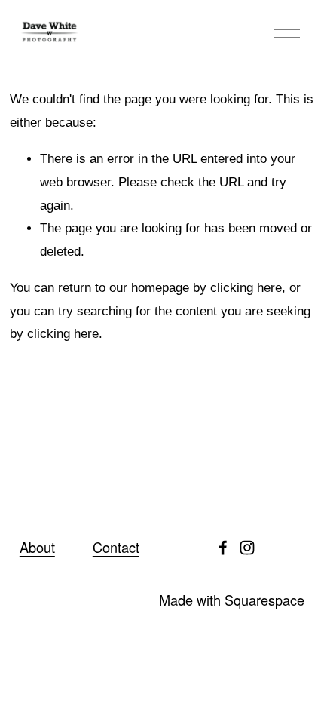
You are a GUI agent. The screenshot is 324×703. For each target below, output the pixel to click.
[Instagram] (247, 547)
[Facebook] (223, 547)
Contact (116, 547)
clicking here (246, 288)
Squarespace (264, 600)
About (37, 547)
